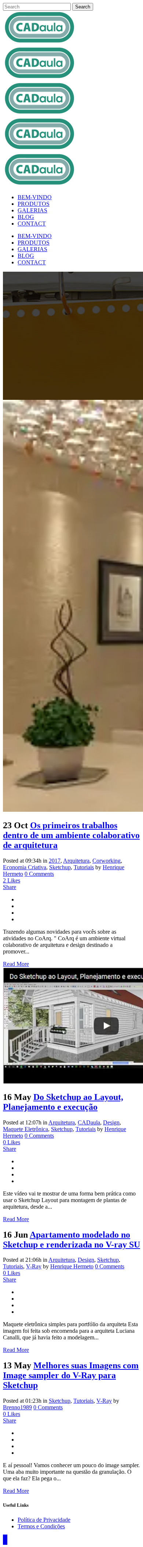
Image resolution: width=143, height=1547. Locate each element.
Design (111, 1122)
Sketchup (60, 867)
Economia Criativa (24, 867)
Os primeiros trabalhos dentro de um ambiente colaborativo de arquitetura (71, 835)
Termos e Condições (41, 1526)
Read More (16, 964)
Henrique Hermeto (72, 1266)
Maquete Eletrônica (25, 1129)
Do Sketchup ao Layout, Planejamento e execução (63, 1102)
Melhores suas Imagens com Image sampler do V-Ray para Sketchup (71, 1375)
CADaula (89, 1122)
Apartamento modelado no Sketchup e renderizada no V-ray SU (71, 1239)
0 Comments (39, 874)
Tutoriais (84, 867)
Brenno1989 (17, 1407)
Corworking (106, 861)
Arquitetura (76, 861)
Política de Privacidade (44, 1520)
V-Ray (33, 1266)
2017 (54, 861)
